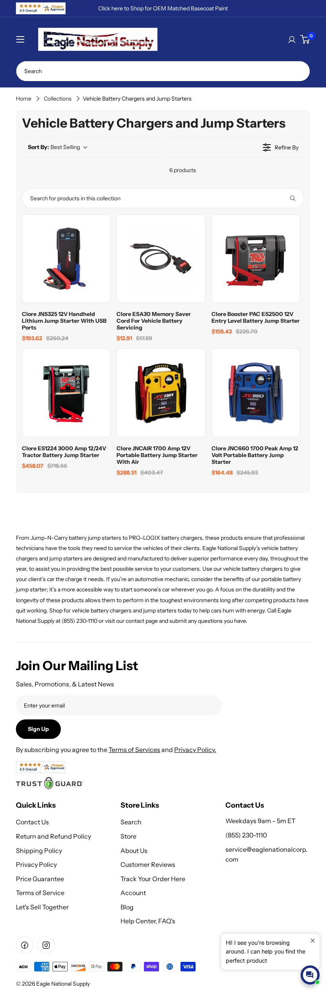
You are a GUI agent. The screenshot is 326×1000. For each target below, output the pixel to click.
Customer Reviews (147, 864)
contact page (142, 620)
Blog (127, 907)
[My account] (291, 39)
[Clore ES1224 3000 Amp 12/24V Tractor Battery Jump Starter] (66, 393)
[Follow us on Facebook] (24, 945)
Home (23, 98)
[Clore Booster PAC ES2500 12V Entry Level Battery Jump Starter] (256, 259)
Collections (58, 98)
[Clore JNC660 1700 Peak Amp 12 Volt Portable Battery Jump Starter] (256, 393)
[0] (305, 39)
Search (131, 822)
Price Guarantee (40, 879)
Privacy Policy (36, 864)
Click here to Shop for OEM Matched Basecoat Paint (163, 8)
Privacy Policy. (195, 750)
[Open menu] (20, 39)
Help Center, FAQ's (147, 921)
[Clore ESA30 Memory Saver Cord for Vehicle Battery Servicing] (161, 259)
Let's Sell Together (42, 907)
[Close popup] (312, 940)
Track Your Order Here (152, 879)
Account (133, 893)
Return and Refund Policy (53, 836)
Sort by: (54, 147)
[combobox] (163, 71)
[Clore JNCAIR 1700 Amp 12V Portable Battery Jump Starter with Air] (161, 393)
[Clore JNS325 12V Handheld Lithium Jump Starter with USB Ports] (66, 259)
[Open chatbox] (310, 974)
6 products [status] (182, 170)
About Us (133, 851)
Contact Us (32, 822)
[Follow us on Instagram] (46, 945)
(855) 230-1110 (246, 835)
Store (128, 836)
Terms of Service (40, 893)
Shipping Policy (39, 851)
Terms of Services (134, 750)
